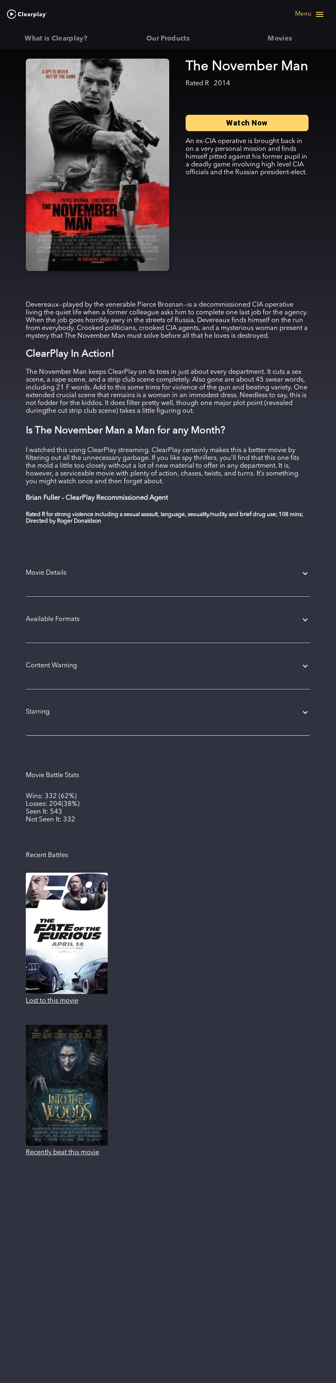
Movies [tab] (280, 39)
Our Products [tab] (168, 39)
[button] (168, 573)
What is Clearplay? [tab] (56, 39)
